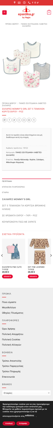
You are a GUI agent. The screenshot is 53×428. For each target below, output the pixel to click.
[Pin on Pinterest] (29, 120)
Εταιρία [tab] (5, 192)
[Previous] (2, 260)
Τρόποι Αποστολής (11, 360)
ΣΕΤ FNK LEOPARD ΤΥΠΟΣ (36, 268)
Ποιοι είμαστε (9, 302)
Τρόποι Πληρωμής (11, 371)
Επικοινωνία (8, 376)
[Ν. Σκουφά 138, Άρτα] (15, 3)
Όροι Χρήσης (8, 328)
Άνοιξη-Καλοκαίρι (21, 160)
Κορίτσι (32, 160)
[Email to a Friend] (24, 120)
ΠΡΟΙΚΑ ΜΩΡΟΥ (12, 24)
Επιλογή (7, 276)
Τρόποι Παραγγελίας (12, 366)
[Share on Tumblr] (34, 120)
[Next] (50, 260)
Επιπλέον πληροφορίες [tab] (13, 187)
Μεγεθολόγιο (9, 307)
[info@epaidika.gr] (19, 3)
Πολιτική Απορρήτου (12, 334)
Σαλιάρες (40, 160)
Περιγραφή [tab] (7, 181)
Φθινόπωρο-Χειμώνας (15, 162)
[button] (4, 12)
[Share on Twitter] (14, 120)
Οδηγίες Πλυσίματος (12, 312)
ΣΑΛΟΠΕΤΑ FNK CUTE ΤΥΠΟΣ (12, 268)
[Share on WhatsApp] (4, 120)
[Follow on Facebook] (32, 3)
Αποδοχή (9, 423)
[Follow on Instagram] (35, 3)
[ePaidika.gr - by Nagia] (26, 12)
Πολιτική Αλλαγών (11, 344)
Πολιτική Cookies (11, 339)
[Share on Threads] (19, 120)
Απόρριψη (23, 423)
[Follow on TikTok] (38, 3)
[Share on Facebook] (9, 120)
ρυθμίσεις (29, 415)
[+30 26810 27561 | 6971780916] (29, 3)
